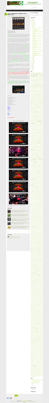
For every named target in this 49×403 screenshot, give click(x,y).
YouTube (11, 398)
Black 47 (39, 98)
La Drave (39, 197)
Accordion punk (37, 77)
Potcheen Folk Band (40, 245)
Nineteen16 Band (34, 227)
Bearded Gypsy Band (36, 92)
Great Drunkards (38, 168)
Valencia (41, 366)
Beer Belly (40, 92)
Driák (38, 142)
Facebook (12, 205)
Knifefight (35, 195)
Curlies (34, 135)
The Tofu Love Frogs (33, 351)
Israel (41, 184)
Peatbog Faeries (40, 239)
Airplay (40, 78)
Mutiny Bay (34, 223)
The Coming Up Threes (36, 300)
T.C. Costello (32, 283)
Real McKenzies (36, 252)
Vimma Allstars (40, 367)
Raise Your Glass (40, 250)
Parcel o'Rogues (36, 238)
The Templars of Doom (39, 349)
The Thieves (35, 350)
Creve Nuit (35, 134)
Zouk (31, 376)
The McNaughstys (35, 328)
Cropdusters (32, 135)
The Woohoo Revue (35, 356)
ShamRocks (35, 267)
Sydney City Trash (36, 282)
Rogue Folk (36, 257)
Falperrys (32, 152)
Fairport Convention (36, 151)
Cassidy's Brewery (33, 116)
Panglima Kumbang (32, 238)
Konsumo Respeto (40, 195)
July (32, 26)
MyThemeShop (15, 401)
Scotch (40, 263)
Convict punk (38, 131)
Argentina (37, 82)
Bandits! (41, 87)
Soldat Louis (39, 273)
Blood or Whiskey (37, 102)
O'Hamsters (38, 230)
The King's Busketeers (39, 322)
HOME (8, 10)
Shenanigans (37, 268)
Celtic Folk (40, 118)
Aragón (35, 81)
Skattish (38, 271)
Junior (39, 189)
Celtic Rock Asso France (36, 123)
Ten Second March (37, 285)
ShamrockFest (32, 267)
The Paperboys (37, 333)
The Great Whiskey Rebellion (35, 317)
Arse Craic (41, 82)
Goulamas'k (32, 168)
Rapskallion (34, 251)
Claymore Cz (34, 128)
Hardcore (41, 174)
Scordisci (38, 263)
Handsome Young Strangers (39, 173)
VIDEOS (19, 10)
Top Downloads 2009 (39, 359)
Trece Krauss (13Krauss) (33, 362)
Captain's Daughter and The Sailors (38, 114)
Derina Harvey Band (35, 139)
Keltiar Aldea (41, 191)
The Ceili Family (37, 296)
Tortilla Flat (32, 360)
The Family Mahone (35, 311)
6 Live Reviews (35, 75)
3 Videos (33, 74)
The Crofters (40, 301)
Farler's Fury (36, 152)
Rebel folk (40, 252)
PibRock (37, 240)
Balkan (39, 86)
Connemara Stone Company (37, 130)
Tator (38, 284)
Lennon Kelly (39, 200)
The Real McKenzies (40, 338)
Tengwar (41, 285)
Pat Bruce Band (34, 239)
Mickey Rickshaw (38, 216)
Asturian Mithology (37, 83)
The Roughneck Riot (36, 340)
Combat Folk (38, 129)
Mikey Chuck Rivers (40, 217)
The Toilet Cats (37, 351)
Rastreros (37, 251)
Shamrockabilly (40, 266)
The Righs (33, 339)
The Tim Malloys (38, 350)
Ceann (41, 116)
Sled (35, 272)
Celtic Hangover (35, 119)
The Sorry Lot (38, 344)
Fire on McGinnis (34, 156)
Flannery (37, 157)
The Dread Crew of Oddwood (36, 307)
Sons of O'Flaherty (39, 274)
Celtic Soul (32, 124)
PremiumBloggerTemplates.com (26, 401)
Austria (32, 85)
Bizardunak (36, 98)
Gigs (34, 166)
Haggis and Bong (38, 172)
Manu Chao (35, 211)
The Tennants (32, 350)
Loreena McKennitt (35, 207)
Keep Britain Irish (35, 191)
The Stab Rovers (36, 345)
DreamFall (36, 142)
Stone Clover (37, 279)
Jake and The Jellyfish (40, 185)
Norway (38, 228)
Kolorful (37, 195)
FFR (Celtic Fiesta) (38, 153)
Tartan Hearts (34, 284)
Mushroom (41, 222)
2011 (32, 67)
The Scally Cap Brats (33, 342)
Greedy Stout (32, 169)
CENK (41, 124)
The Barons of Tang (40, 289)
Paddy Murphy (38, 235)
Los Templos (34, 208)
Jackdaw (36, 185)
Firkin (37, 156)
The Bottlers (37, 294)
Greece (41, 168)
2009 (32, 69)
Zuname (33, 376)
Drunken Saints (35, 144)
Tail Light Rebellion (40, 283)
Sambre (39, 262)
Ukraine (31, 364)
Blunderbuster (35, 103)
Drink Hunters (40, 142)
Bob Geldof (38, 103)
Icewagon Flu (35, 179)
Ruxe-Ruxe (34, 260)
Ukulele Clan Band (35, 364)
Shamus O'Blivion (38, 267)
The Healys (41, 318)
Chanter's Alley (32, 125)
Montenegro (39, 219)
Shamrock (37, 266)
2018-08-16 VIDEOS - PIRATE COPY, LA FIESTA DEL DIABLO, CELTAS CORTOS (19, 222)
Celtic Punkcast (34, 122)
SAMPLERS (11, 10)
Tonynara (36, 359)
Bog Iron (32, 104)
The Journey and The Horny (38, 321)
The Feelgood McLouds (33, 312)
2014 (32, 64)
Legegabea (36, 200)
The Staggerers (40, 345)
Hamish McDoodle (34, 173)
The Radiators (32, 337)
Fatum (39, 152)
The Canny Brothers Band (33, 296)
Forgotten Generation (33, 161)
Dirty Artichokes (36, 140)
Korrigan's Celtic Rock (33, 196)
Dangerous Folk (38, 136)
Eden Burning (38, 147)
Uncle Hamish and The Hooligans (36, 365)
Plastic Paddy (32, 244)
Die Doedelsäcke (32, 140)
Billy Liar (36, 97)
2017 (32, 20)
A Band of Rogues (39, 76)
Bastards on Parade (33, 91)
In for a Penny (39, 180)
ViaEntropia (35, 367)
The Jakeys (34, 321)
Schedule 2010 (34, 263)
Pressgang (38, 246)
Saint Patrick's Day (34, 261)
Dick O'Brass (41, 139)
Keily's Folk (38, 191)
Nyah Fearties (32, 230)
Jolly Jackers (39, 188)
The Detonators (34, 305)
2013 (32, 65)
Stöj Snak (34, 279)
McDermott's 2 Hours (40, 213)
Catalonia (36, 116)
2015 (32, 63)
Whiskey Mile (37, 370)
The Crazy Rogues (36, 301)
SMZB (36, 273)
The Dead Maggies (33, 304)
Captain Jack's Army (40, 113)
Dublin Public (34, 145)
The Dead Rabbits (37, 304)
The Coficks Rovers (39, 299)
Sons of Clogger (35, 274)
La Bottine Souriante (40, 196)
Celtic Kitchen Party (34, 120)
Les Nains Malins (35, 202)
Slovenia (41, 272)
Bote (37, 105)
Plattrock (34, 244)
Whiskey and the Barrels (33, 370)
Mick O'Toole (35, 216)
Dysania (38, 146)
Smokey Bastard (33, 273)
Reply (10, 238)
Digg (24, 205)
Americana (34, 80)
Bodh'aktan (41, 103)
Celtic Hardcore (39, 119)
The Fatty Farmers (39, 311)
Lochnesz (41, 205)
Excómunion (34, 150)
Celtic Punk (37, 121)
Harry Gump (38, 175)
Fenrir (41, 152)
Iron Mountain (36, 184)
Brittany (37, 107)
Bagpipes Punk (39, 85)
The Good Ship (38, 316)
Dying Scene (35, 146)
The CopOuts (40, 300)
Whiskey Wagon (34, 371)
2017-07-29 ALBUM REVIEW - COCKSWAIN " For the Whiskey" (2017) (17, 14)
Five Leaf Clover (34, 157)
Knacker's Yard (32, 195)
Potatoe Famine (36, 245)
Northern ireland (34, 228)
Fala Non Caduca (40, 151)
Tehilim (41, 284)
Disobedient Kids (36, 141)
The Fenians (37, 312)
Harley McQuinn (32, 175)
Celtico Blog (38, 124)
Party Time (32, 239)
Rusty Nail (32, 260)
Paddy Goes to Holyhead (37, 234)
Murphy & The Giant (38, 222)
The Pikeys (40, 334)
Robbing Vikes (37, 255)
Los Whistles (37, 208)
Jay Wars (41, 186)
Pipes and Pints (40, 241)
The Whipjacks (37, 355)
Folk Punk (39, 159)
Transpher (38, 361)
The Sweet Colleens (37, 348)
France (34, 162)
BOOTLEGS (22, 10)
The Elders (36, 310)
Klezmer (40, 194)
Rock (40, 255)
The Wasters (39, 354)
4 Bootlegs (39, 74)
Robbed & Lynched (34, 255)
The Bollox (38, 293)
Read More (26, 215)
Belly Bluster (40, 94)
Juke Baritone (34, 189)
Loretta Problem (39, 207)
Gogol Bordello (34, 167)
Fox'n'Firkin (40, 161)
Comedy (41, 129)
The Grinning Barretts (33, 318)
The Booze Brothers (33, 294)
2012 (32, 66)
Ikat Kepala (39, 179)
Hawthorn (41, 175)
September (33, 24)
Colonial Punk (34, 129)
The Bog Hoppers (34, 293)
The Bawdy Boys (32, 290)
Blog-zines (34, 102)
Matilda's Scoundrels (40, 212)
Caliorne (41, 111)
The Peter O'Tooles (36, 334)
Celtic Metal (38, 120)
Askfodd (31, 83)
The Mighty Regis (36, 329)
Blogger (37, 15)
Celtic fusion (32, 119)
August (33, 25)
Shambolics (34, 266)
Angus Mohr (37, 80)
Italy (31, 185)
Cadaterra (39, 110)
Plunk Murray (37, 244)
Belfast (35, 94)
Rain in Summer (32, 250)
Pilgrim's (39, 240)
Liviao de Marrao (32, 205)
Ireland (32, 182)
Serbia (33, 265)
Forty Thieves (37, 161)
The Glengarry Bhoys (39, 315)
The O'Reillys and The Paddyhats (36, 332)
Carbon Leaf (32, 115)
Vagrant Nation (37, 366)
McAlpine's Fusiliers (36, 213)
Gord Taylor (40, 167)
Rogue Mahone (39, 257)
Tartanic (37, 284)
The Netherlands (35, 331)
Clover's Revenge (37, 128)
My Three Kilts (36, 223)
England (32, 149)
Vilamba (37, 367)
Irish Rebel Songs (36, 183)
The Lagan (34, 323)
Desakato (38, 139)
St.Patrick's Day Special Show (34, 277)
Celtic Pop (33, 121)
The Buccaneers (35, 295)
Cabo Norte (32, 110)
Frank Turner (37, 162)
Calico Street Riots (35, 111)
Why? (34, 372)
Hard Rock (38, 174)
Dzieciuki (40, 146)
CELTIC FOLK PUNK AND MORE (24, 400)
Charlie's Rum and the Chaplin (37, 125)
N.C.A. (31, 224)
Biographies (41, 97)
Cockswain (41, 128)
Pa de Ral (39, 233)
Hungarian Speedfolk (40, 178)
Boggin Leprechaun (36, 104)
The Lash (41, 323)
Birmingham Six (32, 98)
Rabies (34, 249)
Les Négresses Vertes (39, 202)
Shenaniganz (40, 268)
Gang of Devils (41, 164)
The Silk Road (32, 344)
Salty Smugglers (36, 262)
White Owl (41, 371)
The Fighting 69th (40, 312)
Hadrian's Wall (32, 172)
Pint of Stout (37, 241)
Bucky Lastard (35, 108)
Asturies (40, 83)
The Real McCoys (35, 338)
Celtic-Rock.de (35, 124)
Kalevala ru (39, 190)
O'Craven (35, 230)
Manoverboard (32, 211)
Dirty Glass (32, 141)
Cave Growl (39, 116)
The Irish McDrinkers (37, 320)
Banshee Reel (36, 88)
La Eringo (41, 197)
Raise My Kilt (36, 250)
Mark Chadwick (32, 212)
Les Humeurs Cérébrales (38, 201)
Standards (35, 278)
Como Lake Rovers (32, 130)
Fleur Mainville (36, 158)
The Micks (33, 329)
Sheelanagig (35, 268)
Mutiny (31, 223)
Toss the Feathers (35, 360)
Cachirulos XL (35, 110)
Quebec (32, 249)
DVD (33, 146)
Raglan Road (41, 249)
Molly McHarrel (36, 219)
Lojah (31, 206)
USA (34, 366)
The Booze (41, 293)
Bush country (36, 109)
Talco (31, 284)
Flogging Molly (39, 158)
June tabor (37, 189)
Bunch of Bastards (33, 109)
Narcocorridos (40, 224)
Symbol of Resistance (40, 282)
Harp (35, 175)
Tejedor (31, 285)
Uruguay (32, 366)
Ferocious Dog (32, 153)
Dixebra (39, 141)
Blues (32, 103)
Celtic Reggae (38, 122)
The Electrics (39, 310)
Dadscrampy (35, 136)
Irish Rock (40, 183)
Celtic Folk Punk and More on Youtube (35, 380)
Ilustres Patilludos (35, 180)
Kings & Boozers (32, 194)
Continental (35, 131)
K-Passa (33, 190)
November (33, 22)
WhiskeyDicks (38, 371)
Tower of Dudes (39, 360)
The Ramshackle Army (37, 337)
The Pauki (41, 333)
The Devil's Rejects (39, 305)
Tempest (34, 285)
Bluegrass (41, 102)
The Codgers (35, 299)
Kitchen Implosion (37, 194)
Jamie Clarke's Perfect (33, 186)
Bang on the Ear (32, 88)
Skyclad (34, 272)
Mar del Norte (38, 211)
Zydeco (35, 376)
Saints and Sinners (39, 261)
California (38, 111)
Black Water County (39, 100)
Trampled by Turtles (34, 361)
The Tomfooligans (40, 351)
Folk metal (33, 159)
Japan (35, 186)
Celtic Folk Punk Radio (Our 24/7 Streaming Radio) (36, 379)
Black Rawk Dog (37, 99)
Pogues (39, 244)
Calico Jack (32, 111)
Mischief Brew (32, 218)
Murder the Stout (34, 222)
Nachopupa (34, 224)
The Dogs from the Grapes (36, 306)
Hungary (32, 179)
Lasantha (22, 401)
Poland (41, 244)
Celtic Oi (41, 120)
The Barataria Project (39, 288)
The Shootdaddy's (40, 343)
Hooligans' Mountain (33, 178)
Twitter (15, 205)
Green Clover (38, 169)
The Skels (35, 344)
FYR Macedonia (40, 163)
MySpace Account (40, 223)
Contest (33, 131)
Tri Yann (37, 362)
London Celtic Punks (38, 206)
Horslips (36, 178)
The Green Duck (40, 317)
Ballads (36, 87)
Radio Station (37, 249)
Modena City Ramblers (36, 218)
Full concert (36, 163)
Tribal (38, 362)
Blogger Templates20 (35, 401)
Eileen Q (40, 147)
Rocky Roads (37, 256)
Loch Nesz (39, 205)
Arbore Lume (38, 81)
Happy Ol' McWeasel (34, 174)
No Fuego (37, 227)
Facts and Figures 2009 (38, 150)
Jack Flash (34, 185)
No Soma (39, 227)
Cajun (41, 110)
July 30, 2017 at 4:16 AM (16, 236)
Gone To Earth (37, 167)
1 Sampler (35, 73)
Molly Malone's (32, 219)
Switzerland (32, 282)
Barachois (39, 88)
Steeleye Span (38, 278)
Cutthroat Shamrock (38, 135)
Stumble (21, 205)
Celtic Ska (40, 123)
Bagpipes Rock (32, 86)
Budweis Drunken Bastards (39, 108)
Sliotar (37, 272)
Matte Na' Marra (32, 213)
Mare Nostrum (41, 211)
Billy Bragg (33, 97)
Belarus (33, 94)
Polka (31, 245)
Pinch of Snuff (34, 241)
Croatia (37, 134)
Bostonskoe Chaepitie (35, 105)
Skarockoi (36, 271)
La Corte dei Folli (36, 197)
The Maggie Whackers (33, 326)
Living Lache (36, 205)
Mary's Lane (36, 212)
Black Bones (34, 99)
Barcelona (41, 89)
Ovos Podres (34, 233)
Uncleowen (41, 365)
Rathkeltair (39, 251)
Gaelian (31, 164)
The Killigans (35, 322)
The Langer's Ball (37, 323)
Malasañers (32, 210)
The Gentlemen (34, 315)
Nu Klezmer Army (40, 229)
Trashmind (41, 361)
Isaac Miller (39, 184)
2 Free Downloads (40, 73)
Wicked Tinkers (37, 372)
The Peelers (32, 334)
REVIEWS (26, 10)
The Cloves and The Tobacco (38, 298)
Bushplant (39, 109)
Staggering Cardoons (40, 277)
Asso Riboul (34, 83)
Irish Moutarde (32, 183)
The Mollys (40, 329)
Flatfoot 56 (33, 158)
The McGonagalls (39, 327)
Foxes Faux (32, 162)
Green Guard (40, 169)
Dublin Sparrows (38, 145)
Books (31, 105)
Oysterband (37, 233)
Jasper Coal (38, 186)
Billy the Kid (38, 97)
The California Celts (40, 295)
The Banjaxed (35, 288)
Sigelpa (37, 269)
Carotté (34, 115)
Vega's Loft (32, 367)
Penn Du (32, 240)
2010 (32, 68)
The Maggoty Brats (38, 326)
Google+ (18, 205)
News (33, 226)
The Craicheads (32, 301)
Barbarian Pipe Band (38, 89)
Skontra (31, 272)
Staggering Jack (32, 278)
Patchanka (38, 239)
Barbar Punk (34, 89)
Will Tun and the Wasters (35, 373)
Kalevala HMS (36, 190)
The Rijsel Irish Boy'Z (36, 339)
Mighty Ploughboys (36, 217)
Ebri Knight (34, 147)
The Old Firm (34, 333)
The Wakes (36, 354)
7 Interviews (39, 75)
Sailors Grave (37, 260)
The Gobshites (34, 316)
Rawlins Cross (33, 252)
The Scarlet (37, 342)
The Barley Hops (36, 289)
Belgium (37, 94)
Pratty (31, 246)
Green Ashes (35, 169)
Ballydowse (39, 87)
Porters (34, 245)
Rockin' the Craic (34, 256)
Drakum (34, 142)
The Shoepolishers (35, 343)
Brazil (40, 105)
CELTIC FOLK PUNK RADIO (30, 10)
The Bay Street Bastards (37, 290)
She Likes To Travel (11, 236)
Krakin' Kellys (36, 196)
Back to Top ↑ (24, 402)
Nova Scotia (33, 229)
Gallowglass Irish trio (37, 164)
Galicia (33, 164)
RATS (41, 251)
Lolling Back (34, 206)
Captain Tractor (32, 114)
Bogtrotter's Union (40, 104)
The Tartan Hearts (34, 349)
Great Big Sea (35, 168)
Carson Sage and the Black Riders (39, 115)
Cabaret (41, 109)
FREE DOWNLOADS (15, 10)
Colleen (31, 129)
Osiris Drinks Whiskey (38, 232)
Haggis (35, 172)
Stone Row (41, 279)
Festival (35, 153)
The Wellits (34, 355)
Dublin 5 (32, 145)
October (33, 23)
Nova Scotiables (36, 229)
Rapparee (32, 251)
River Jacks (37, 254)
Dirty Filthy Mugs (40, 140)
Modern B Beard (40, 218)
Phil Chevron (35, 240)
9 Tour (35, 76)
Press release (34, 246)
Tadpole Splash (35, 283)
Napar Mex (37, 224)
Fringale (40, 162)
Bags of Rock (36, 86)
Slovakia (39, 272)
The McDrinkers (35, 327)
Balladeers (34, 87)
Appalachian (33, 81)
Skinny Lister (40, 271)
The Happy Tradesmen (37, 318)
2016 (32, 62)
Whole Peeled (32, 372)
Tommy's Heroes (32, 359)
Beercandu (35, 93)
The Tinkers (41, 350)
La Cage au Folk (32, 197)
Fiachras (41, 153)
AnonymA (40, 80)
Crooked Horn (40, 134)
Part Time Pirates (40, 238)
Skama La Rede (33, 271)
